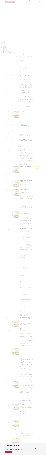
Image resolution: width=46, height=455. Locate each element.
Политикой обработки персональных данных (16, 448)
